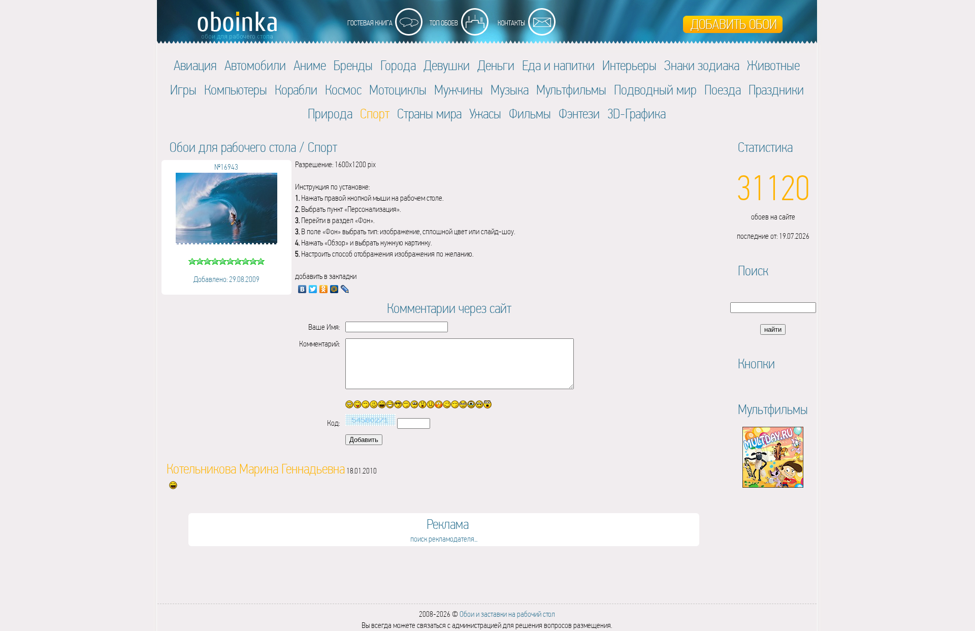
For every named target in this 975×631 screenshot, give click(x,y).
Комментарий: (319, 344)
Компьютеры (235, 90)
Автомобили (255, 65)
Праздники (776, 90)
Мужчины (458, 90)
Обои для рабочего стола (233, 147)
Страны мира (429, 113)
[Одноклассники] (323, 289)
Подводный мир (655, 90)
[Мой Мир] (334, 289)
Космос (343, 90)
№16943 (226, 167)
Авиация (195, 65)
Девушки (447, 65)
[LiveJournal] (345, 289)
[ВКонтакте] (302, 289)
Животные (773, 65)
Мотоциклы (398, 90)
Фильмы (530, 113)
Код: (333, 423)
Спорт (322, 147)
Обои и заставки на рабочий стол (507, 614)
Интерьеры (629, 65)
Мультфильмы (571, 90)
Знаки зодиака (701, 65)
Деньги (495, 65)
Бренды (353, 65)
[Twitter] (313, 289)
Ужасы (485, 113)
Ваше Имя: (324, 327)
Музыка (510, 90)
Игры (183, 90)
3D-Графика (636, 113)
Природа (330, 113)
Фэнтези (579, 113)
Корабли (296, 90)
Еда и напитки (558, 65)
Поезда (722, 90)
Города (398, 65)
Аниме (310, 65)
